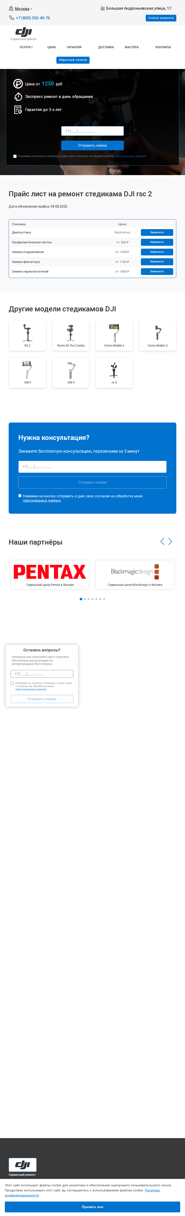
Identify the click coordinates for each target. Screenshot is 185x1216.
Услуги (25, 47)
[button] (162, 541)
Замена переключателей (30, 271)
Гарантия (74, 47)
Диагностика (21, 232)
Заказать (157, 232)
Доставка (106, 47)
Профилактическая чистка (32, 242)
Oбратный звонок (73, 59)
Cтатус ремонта (161, 18)
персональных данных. (130, 156)
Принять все (92, 1207)
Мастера (132, 47)
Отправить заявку (92, 145)
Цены (51, 47)
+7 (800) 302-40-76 (33, 18)
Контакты (163, 47)
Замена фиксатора (26, 262)
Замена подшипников (28, 252)
